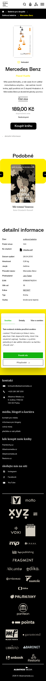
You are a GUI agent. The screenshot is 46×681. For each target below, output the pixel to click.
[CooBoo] (35, 514)
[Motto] (30, 500)
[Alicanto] (14, 568)
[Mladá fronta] (11, 635)
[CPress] (30, 543)
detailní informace (13, 136)
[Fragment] (23, 560)
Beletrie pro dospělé (16, 12)
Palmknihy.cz (7, 445)
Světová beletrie (9, 15)
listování (25, 62)
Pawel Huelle (23, 75)
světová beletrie (30, 239)
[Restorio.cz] (34, 658)
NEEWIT (26, 290)
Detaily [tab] (22, 320)
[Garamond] (31, 635)
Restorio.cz (7, 458)
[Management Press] (14, 543)
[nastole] (32, 579)
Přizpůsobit (22, 362)
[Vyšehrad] (13, 579)
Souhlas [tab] (8, 320)
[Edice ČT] (23, 588)
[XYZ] (18, 514)
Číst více (23, 99)
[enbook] (15, 658)
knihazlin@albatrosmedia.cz (20, 386)
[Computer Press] (30, 530)
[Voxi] (15, 530)
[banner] (5, 4)
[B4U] (23, 552)
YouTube (11, 482)
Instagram (12, 471)
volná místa (7, 427)
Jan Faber (27, 276)
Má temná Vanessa (23, 206)
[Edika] (33, 568)
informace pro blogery (11, 422)
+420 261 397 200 (16, 391)
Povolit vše (23, 355)
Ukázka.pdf (28, 250)
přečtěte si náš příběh (11, 431)
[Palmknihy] (23, 596)
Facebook (12, 477)
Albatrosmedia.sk (9, 454)
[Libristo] (12, 647)
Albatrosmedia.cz (9, 449)
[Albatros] (15, 500)
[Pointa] (23, 622)
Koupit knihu (23, 126)
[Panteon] (23, 609)
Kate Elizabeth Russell (23, 210)
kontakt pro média (10, 418)
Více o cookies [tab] (37, 320)
